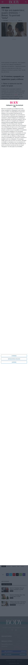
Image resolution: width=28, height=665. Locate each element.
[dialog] (14, 332)
